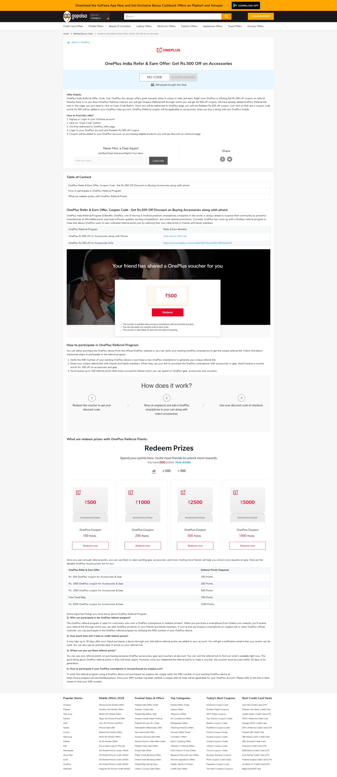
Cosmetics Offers (179, 736)
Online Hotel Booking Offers (148, 759)
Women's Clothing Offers (182, 746)
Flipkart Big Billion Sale (145, 714)
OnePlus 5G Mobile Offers (111, 709)
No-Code (154, 77)
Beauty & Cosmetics (120, 26)
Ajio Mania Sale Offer (144, 732)
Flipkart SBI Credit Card (253, 732)
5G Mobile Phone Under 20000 (113, 759)
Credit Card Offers (73, 26)
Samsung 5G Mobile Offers (111, 704)
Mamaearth (68, 750)
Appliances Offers (213, 26)
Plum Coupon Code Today (218, 759)
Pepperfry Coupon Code (217, 764)
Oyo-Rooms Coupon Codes (219, 718)
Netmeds (67, 768)
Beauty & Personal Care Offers (185, 755)
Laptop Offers (144, 26)
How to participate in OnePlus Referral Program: (95, 191)
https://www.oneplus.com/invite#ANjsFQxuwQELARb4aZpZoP (197, 243)
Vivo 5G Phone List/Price (111, 723)
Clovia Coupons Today (216, 750)
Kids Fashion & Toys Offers (183, 750)
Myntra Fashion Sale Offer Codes (150, 741)
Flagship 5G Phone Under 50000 (114, 768)
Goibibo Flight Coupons (217, 709)
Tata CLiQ (67, 714)
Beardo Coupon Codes (217, 723)
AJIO (65, 723)
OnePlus (67, 764)
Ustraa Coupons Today (217, 741)
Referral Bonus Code (83, 33)
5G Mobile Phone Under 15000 (113, 755)
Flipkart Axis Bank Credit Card (256, 709)
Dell (65, 746)
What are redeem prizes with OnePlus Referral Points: (98, 196)
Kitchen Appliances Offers (183, 759)
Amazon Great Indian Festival (148, 718)
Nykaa (66, 727)
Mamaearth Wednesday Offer (148, 727)
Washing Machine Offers (182, 727)
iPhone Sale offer (107, 727)
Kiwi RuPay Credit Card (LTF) (255, 755)
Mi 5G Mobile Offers (108, 741)
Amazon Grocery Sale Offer (147, 736)
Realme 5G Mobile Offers (110, 732)
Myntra (66, 718)
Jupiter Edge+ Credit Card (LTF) (256, 714)
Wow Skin (68, 755)
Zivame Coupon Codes (217, 736)
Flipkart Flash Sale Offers (146, 746)
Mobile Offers (96, 26)
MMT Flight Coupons (216, 714)
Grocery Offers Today (180, 732)
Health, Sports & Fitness (182, 764)
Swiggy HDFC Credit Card (254, 723)
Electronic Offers (166, 26)
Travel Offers (235, 26)
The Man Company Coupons (219, 768)
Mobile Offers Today (180, 704)
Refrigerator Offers (179, 723)
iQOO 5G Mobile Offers (110, 736)
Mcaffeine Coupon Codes (218, 727)
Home (66, 33)
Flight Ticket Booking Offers (148, 755)
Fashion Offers (189, 26)
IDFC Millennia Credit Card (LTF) (257, 727)
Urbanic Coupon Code (216, 746)
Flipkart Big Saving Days (146, 764)
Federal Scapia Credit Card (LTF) (257, 759)
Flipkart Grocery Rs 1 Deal (147, 723)
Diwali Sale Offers (143, 750)
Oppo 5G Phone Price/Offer (112, 718)
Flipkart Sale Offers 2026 (146, 704)
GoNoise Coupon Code (217, 704)
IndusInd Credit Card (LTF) (254, 746)
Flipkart (66, 709)
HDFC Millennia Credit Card (255, 718)
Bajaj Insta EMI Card (251, 768)
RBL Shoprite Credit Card (254, 741)
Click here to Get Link (175, 236)
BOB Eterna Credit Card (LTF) (255, 750)
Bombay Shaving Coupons (218, 755)
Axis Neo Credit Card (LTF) (254, 704)
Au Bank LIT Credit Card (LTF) (256, 764)
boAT (65, 759)
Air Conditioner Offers (181, 718)
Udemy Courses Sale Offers (147, 768)
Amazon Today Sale (144, 709)
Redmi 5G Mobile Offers (110, 714)
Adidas (66, 741)
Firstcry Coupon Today (217, 732)
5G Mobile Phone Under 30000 (113, 764)
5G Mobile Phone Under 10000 (113, 750)
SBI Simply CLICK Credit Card (256, 736)
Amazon (67, 704)
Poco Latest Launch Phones (112, 746)
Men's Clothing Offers (181, 741)
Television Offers (178, 714)
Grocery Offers (255, 26)
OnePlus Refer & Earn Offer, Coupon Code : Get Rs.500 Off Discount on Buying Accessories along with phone (128, 185)
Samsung (67, 736)
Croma (66, 732)
